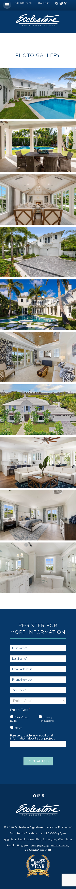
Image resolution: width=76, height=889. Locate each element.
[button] (38, 93)
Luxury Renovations (46, 719)
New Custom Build (20, 719)
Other (18, 728)
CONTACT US (38, 761)
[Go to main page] (38, 815)
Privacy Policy (60, 845)
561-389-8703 (40, 845)
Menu (7, 5)
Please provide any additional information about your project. (32, 737)
